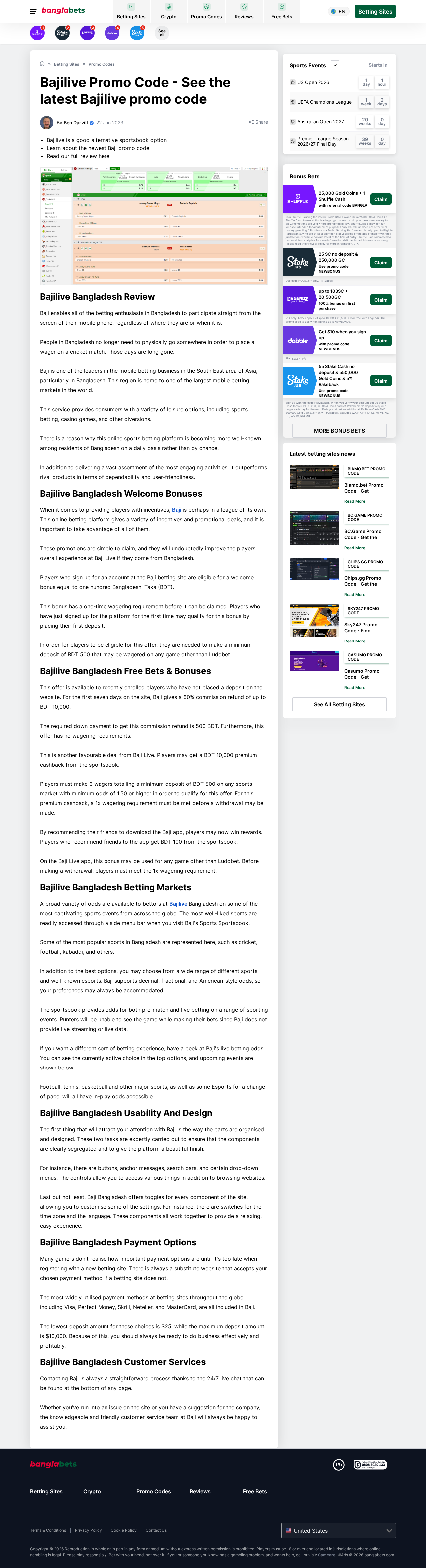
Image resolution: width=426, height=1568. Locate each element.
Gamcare (327, 1554)
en (342, 11)
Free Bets (255, 1491)
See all (162, 32)
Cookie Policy (124, 1530)
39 (365, 139)
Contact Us (156, 1530)
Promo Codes (153, 1491)
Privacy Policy (88, 1530)
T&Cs (322, 281)
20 (365, 119)
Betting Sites (46, 1491)
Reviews (200, 1491)
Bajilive (179, 903)
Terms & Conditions (48, 1530)
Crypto (92, 1491)
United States (311, 1530)
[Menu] (34, 11)
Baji (177, 509)
